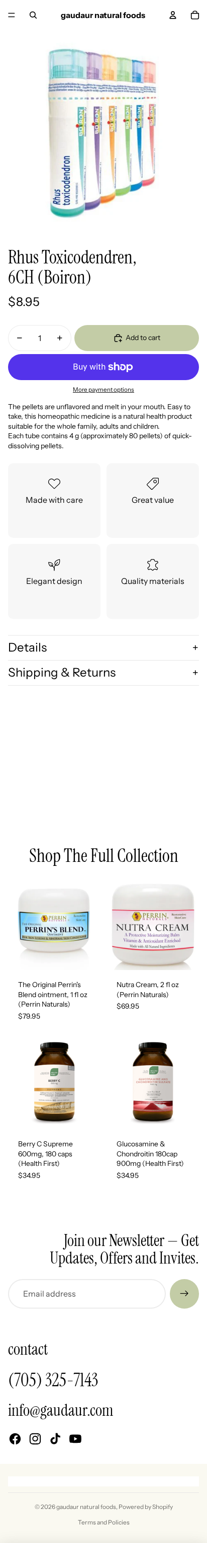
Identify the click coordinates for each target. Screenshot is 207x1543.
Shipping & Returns (62, 672)
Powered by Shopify (146, 1506)
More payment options (103, 389)
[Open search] (33, 15)
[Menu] (11, 15)
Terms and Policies (104, 1522)
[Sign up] (184, 1293)
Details (27, 647)
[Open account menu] (173, 15)
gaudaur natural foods (86, 1506)
